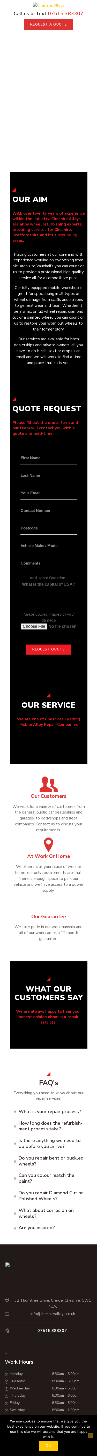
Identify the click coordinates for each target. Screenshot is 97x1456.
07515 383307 (52, 1330)
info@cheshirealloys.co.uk (53, 1313)
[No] (90, 1435)
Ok (48, 1445)
